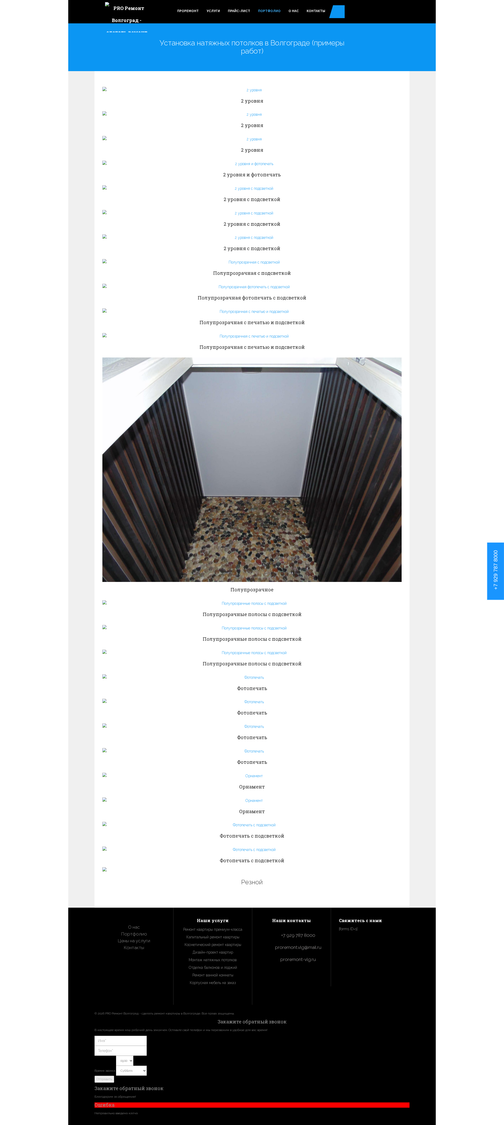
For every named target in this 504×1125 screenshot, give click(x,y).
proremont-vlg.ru (298, 959)
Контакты (316, 11)
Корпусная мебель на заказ (213, 983)
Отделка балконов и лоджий (213, 967)
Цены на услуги (134, 940)
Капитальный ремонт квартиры (212, 937)
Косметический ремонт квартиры (213, 945)
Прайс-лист (239, 11)
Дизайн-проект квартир (213, 952)
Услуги (213, 11)
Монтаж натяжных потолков (213, 960)
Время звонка (104, 1071)
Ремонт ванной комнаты (212, 975)
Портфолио (269, 11)
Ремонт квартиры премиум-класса (212, 929)
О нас (293, 11)
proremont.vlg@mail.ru (298, 947)
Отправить (104, 1079)
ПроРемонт (188, 11)
